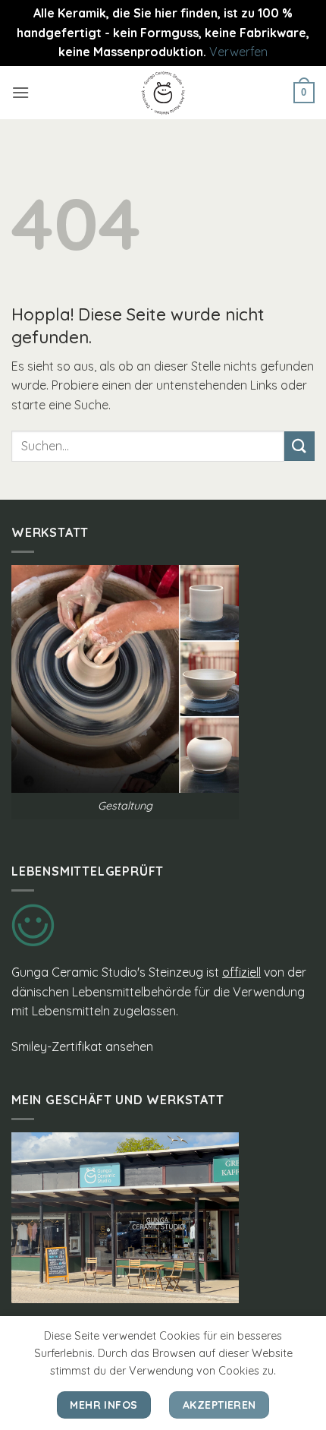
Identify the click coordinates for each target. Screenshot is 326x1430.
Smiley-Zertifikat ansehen (82, 1046)
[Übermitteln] (299, 446)
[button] (20, 92)
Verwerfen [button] (238, 51)
